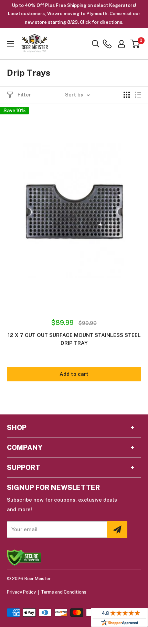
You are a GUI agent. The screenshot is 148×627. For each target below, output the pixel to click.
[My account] (121, 44)
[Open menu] (10, 44)
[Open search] (95, 44)
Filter (24, 94)
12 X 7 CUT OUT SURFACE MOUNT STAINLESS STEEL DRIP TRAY (74, 339)
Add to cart (74, 374)
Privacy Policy (21, 592)
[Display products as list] (138, 95)
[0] (135, 44)
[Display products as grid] (127, 95)
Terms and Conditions (63, 592)
